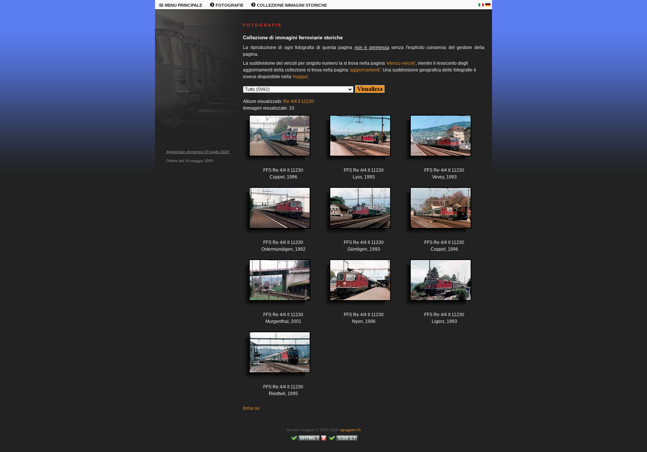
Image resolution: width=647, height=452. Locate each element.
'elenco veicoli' (401, 63)
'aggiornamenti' (364, 70)
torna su (251, 408)
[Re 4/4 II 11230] (274, 141)
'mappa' (300, 76)
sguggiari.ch (350, 430)
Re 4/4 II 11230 (298, 101)
